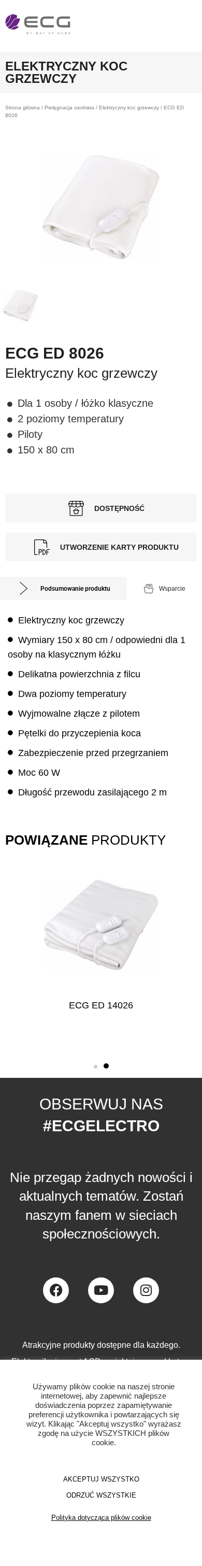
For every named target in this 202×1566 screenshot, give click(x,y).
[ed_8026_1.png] (101, 207)
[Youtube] (101, 1290)
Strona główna (22, 107)
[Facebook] (56, 1290)
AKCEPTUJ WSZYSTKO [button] (101, 1479)
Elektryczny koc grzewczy (129, 107)
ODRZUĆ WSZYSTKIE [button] (101, 1495)
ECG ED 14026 (101, 1005)
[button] (95, 1067)
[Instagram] (146, 1290)
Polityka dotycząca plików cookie (101, 1517)
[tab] (63, 588)
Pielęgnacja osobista (69, 107)
